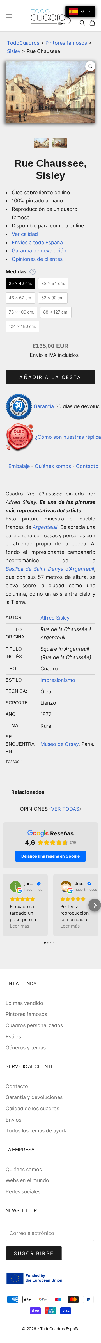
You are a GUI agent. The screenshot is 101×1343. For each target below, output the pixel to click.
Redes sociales (23, 1191)
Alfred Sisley (55, 618)
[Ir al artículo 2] (59, 143)
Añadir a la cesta (50, 377)
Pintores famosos (66, 43)
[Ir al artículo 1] (41, 143)
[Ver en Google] (15, 886)
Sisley (13, 51)
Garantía (44, 406)
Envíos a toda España (37, 242)
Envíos (13, 1120)
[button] (6, 905)
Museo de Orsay (59, 744)
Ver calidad (25, 234)
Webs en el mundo (27, 1180)
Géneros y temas (26, 1047)
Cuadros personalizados (34, 1025)
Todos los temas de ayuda (37, 1131)
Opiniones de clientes (37, 259)
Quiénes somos (53, 466)
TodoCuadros (23, 43)
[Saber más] (32, 272)
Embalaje (19, 466)
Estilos (13, 1037)
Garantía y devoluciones (34, 1097)
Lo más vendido (24, 1003)
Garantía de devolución (39, 250)
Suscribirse (34, 1253)
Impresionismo (57, 680)
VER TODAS (65, 809)
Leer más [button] (19, 926)
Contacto (87, 466)
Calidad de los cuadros (32, 1108)
